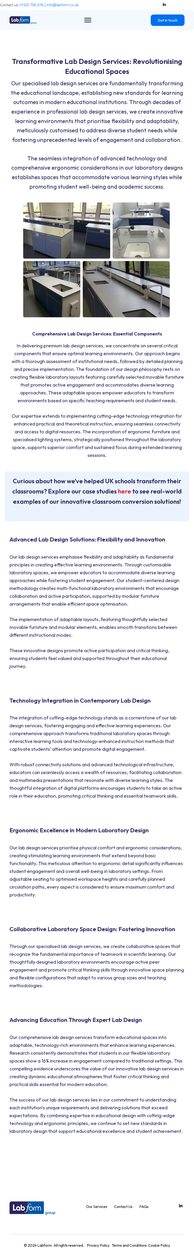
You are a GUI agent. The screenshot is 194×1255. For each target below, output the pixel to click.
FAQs (144, 1206)
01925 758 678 (32, 5)
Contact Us (123, 1206)
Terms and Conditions (129, 1245)
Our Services (96, 1206)
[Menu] (87, 20)
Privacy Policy (98, 1245)
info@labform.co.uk (63, 5)
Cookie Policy (159, 1245)
